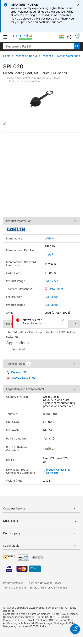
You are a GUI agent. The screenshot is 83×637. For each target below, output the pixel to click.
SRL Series (51, 281)
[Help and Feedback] (75, 629)
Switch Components (69, 55)
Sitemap (63, 587)
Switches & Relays (25, 55)
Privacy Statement (13, 582)
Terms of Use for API (42, 587)
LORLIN (49, 238)
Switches (47, 55)
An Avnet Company (14, 607)
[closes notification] (78, 4)
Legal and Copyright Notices (45, 582)
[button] (5, 37)
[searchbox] (38, 46)
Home (6, 55)
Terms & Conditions (14, 587)
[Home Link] (30, 37)
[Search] (77, 46)
